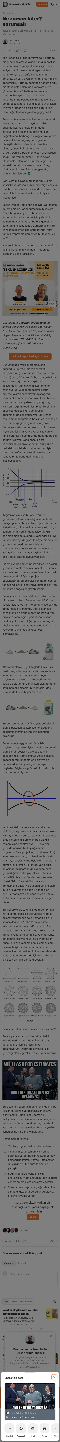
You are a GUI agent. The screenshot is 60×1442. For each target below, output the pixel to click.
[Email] (33, 1428)
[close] (54, 1377)
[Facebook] (21, 1428)
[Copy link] (9, 1428)
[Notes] (44, 1428)
